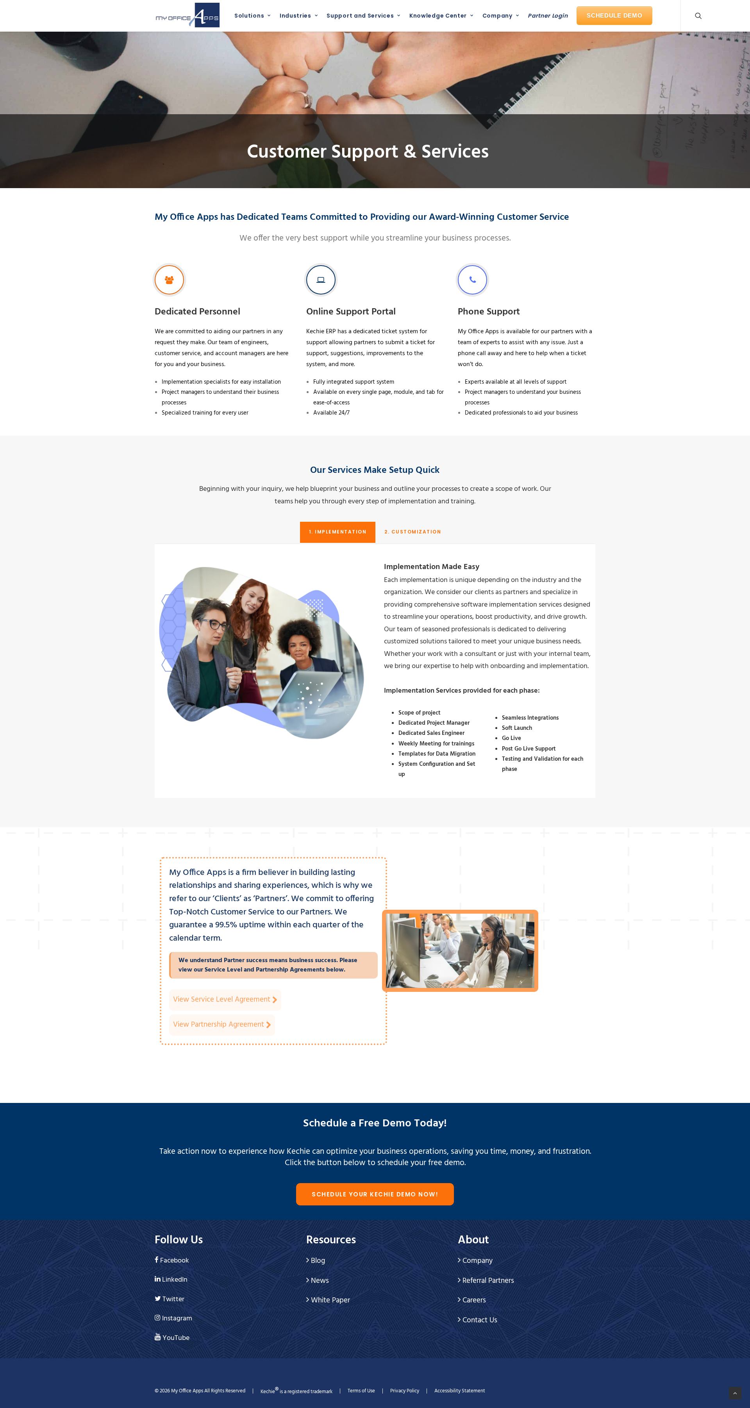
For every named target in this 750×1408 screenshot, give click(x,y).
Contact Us (479, 1320)
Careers (473, 1300)
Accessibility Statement (459, 1391)
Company (497, 16)
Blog (317, 1261)
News (319, 1281)
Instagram (177, 1318)
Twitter (173, 1299)
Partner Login (548, 16)
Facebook (174, 1260)
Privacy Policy (404, 1391)
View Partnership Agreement (219, 1025)
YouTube (175, 1338)
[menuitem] (251, 15)
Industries (295, 16)
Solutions (249, 16)
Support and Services (360, 16)
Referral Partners (487, 1281)
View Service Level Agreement (222, 1000)
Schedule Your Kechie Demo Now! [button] (375, 1194)
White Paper (329, 1300)
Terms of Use (361, 1391)
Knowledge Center (438, 16)
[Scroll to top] (735, 1393)
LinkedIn (175, 1280)
